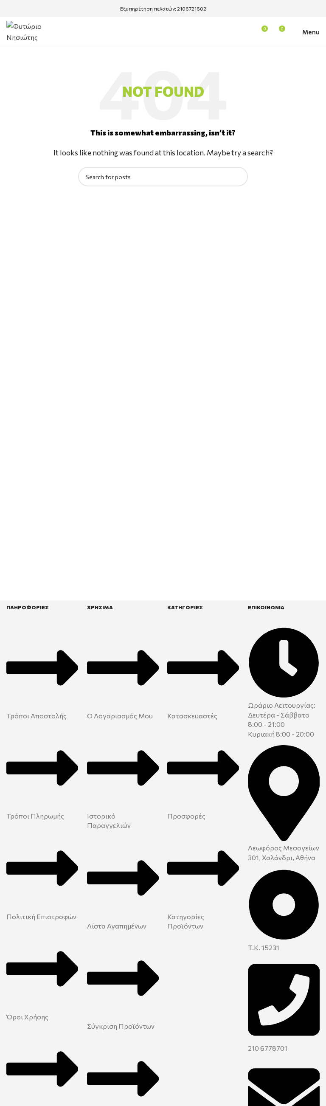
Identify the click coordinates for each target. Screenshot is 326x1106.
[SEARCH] (238, 176)
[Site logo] (38, 31)
